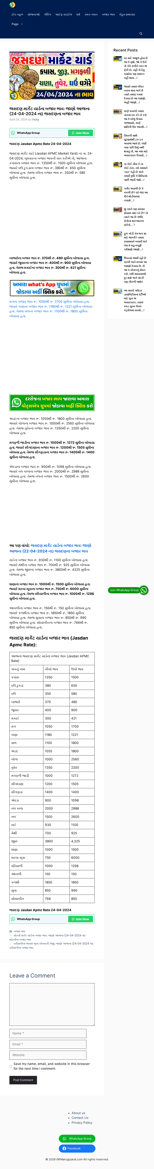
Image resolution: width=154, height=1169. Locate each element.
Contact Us (80, 1118)
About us (78, 1113)
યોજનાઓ (34, 14)
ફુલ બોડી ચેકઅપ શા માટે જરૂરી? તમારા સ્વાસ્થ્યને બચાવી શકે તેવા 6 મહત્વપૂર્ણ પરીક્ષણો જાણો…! (135, 241)
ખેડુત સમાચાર (127, 14)
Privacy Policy (82, 1123)
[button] (141, 33)
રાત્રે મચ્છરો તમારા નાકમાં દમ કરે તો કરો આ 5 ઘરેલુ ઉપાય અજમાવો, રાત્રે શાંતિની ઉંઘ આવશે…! (135, 119)
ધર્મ (78, 14)
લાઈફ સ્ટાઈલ (64, 14)
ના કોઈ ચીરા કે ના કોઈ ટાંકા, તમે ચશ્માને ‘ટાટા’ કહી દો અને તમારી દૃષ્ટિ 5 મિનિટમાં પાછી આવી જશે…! (135, 171)
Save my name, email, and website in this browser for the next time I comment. (52, 1066)
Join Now (82, 133)
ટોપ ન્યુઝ (17, 14)
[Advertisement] (52, 219)
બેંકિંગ (47, 14)
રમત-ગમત (91, 14)
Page (15, 24)
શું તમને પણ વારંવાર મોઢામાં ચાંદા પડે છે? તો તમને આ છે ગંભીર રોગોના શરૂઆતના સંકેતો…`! (136, 217)
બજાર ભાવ (108, 14)
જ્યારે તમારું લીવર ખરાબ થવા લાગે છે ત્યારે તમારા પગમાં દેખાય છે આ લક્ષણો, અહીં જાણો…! (135, 94)
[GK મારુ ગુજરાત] (12, 5)
